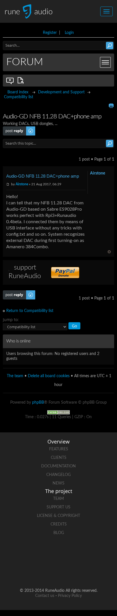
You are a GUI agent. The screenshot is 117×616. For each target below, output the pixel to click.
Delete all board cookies (49, 376)
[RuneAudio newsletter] (69, 572)
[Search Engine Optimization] (58, 412)
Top (109, 251)
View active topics (22, 81)
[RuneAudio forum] (101, 553)
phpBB (38, 402)
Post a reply (13, 129)
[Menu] (105, 62)
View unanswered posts (10, 81)
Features (58, 449)
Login (69, 33)
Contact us (44, 596)
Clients (58, 458)
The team (15, 376)
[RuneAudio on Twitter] (58, 553)
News (58, 483)
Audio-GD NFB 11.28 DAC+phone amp (42, 176)
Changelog (58, 475)
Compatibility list (18, 97)
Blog (58, 533)
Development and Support (61, 92)
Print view (111, 105)
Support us (58, 507)
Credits (59, 524)
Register (50, 33)
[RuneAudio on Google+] (80, 553)
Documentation (58, 466)
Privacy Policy (70, 596)
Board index (17, 92)
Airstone (22, 184)
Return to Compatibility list (29, 311)
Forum (24, 62)
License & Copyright (58, 516)
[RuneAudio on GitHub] (15, 553)
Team (58, 499)
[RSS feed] (47, 572)
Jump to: (11, 319)
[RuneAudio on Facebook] (36, 553)
